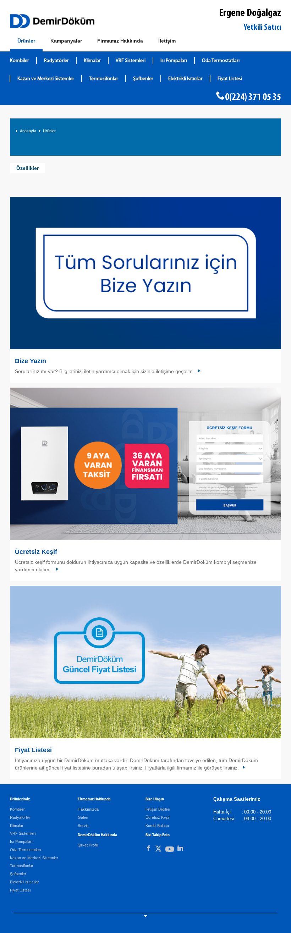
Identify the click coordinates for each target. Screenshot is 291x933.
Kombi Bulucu (157, 825)
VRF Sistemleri (131, 60)
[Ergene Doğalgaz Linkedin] (180, 848)
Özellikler (27, 168)
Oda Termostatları (221, 60)
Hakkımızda (88, 809)
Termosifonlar (103, 79)
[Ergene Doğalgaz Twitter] (158, 850)
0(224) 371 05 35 (253, 97)
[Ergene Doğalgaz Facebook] (148, 848)
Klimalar (92, 60)
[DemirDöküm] (52, 21)
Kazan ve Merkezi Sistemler (45, 79)
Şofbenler (143, 79)
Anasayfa (28, 131)
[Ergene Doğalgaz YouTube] (169, 850)
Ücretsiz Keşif (36, 552)
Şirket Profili (88, 845)
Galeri (83, 817)
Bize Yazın (30, 361)
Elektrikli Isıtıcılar (185, 79)
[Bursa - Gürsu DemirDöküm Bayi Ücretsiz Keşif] (145, 464)
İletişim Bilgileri (158, 809)
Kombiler (19, 60)
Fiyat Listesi (230, 79)
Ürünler (49, 131)
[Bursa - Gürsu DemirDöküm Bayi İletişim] (145, 273)
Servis (83, 825)
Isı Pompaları (173, 60)
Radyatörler (56, 60)
